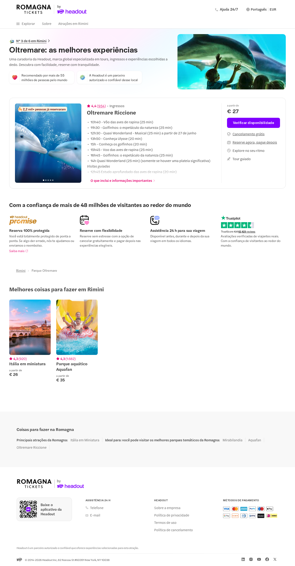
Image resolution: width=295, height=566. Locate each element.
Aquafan (254, 440)
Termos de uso (165, 522)
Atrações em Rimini (73, 23)
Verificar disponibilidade (253, 122)
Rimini (21, 270)
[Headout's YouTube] (259, 559)
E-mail (95, 515)
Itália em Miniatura (85, 440)
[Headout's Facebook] (267, 559)
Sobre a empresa (167, 507)
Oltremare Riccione (32, 447)
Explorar (28, 23)
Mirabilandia (232, 440)
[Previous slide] (21, 143)
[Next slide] (75, 143)
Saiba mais (16, 250)
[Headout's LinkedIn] (243, 559)
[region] (48, 143)
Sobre (46, 23)
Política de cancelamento (173, 530)
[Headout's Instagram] (251, 559)
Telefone (96, 507)
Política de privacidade (171, 515)
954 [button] (101, 105)
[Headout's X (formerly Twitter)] (275, 559)
